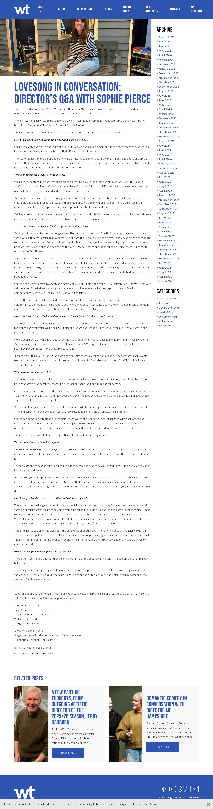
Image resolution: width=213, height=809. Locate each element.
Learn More (150, 804)
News (108, 9)
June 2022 (165, 222)
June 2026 (165, 45)
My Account (197, 9)
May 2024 (165, 154)
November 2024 (169, 127)
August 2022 (166, 213)
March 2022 (166, 235)
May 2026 (165, 50)
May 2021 (165, 272)
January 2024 (167, 163)
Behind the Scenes (43, 653)
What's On (42, 9)
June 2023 (165, 181)
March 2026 (166, 59)
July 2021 (165, 262)
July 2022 (165, 217)
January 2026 (167, 68)
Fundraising (166, 312)
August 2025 (166, 91)
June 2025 (165, 100)
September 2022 (169, 208)
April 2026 (165, 55)
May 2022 (165, 226)
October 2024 (167, 131)
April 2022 (165, 231)
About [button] (62, 9)
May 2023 (165, 186)
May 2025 (165, 104)
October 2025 (167, 82)
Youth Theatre (128, 9)
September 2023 (169, 167)
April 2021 (165, 276)
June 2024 (165, 150)
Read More (68, 752)
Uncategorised (168, 316)
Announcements (168, 298)
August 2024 (166, 140)
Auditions (165, 303)
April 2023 (165, 190)
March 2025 (166, 113)
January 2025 (167, 122)
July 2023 (165, 177)
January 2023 (167, 195)
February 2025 (168, 118)
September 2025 (169, 86)
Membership (85, 9)
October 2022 (167, 204)
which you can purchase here (57, 598)
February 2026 (168, 64)
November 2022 (169, 199)
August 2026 (166, 36)
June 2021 (165, 267)
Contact (174, 9)
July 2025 (165, 95)
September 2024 (169, 136)
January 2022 (167, 244)
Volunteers (165, 321)
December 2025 (169, 73)
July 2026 (165, 41)
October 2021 (167, 253)
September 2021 (169, 258)
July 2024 (165, 145)
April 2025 (165, 109)
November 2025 (169, 77)
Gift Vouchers (151, 9)
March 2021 (166, 281)
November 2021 (169, 249)
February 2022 (168, 240)
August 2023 (166, 172)
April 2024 (165, 159)
